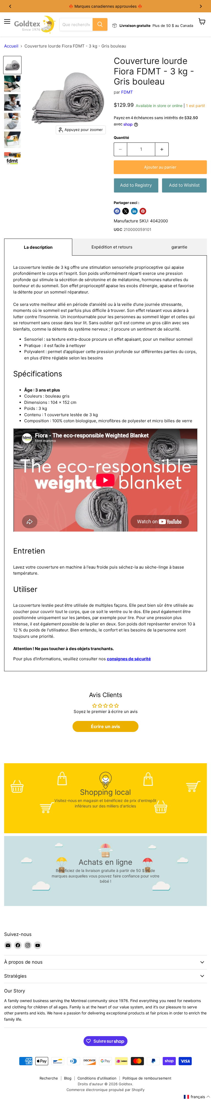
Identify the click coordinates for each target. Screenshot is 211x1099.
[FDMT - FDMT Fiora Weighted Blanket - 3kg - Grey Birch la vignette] (12, 65)
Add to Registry (136, 185)
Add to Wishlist (184, 185)
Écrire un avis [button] (105, 726)
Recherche (49, 1078)
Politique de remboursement (147, 1078)
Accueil (11, 46)
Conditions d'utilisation (96, 1078)
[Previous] (10, 6)
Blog (67, 1078)
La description (38, 247)
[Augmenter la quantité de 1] (162, 149)
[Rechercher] (100, 24)
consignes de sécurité (129, 658)
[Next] (201, 6)
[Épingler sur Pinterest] (143, 211)
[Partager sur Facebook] (117, 211)
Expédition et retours (111, 247)
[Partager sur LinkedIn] (134, 211)
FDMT (127, 92)
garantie (179, 247)
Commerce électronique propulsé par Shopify (105, 1089)
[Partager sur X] (125, 211)
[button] (197, 1097)
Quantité (121, 138)
